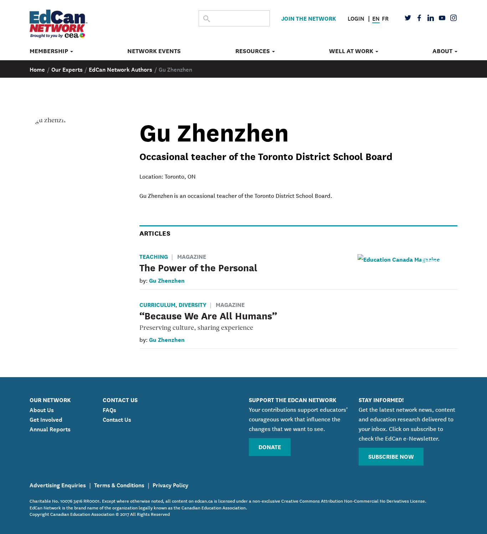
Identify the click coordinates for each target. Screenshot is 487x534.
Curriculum (157, 304)
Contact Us (117, 418)
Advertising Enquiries (58, 484)
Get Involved (46, 418)
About (443, 51)
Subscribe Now (391, 456)
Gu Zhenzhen (167, 280)
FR (385, 17)
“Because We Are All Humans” (208, 315)
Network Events (154, 51)
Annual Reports (50, 428)
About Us (42, 409)
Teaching (153, 256)
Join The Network (308, 18)
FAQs (109, 409)
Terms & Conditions (119, 484)
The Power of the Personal (198, 267)
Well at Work (352, 51)
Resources (253, 51)
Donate (269, 446)
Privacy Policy (170, 484)
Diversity (192, 304)
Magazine (191, 256)
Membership (50, 51)
